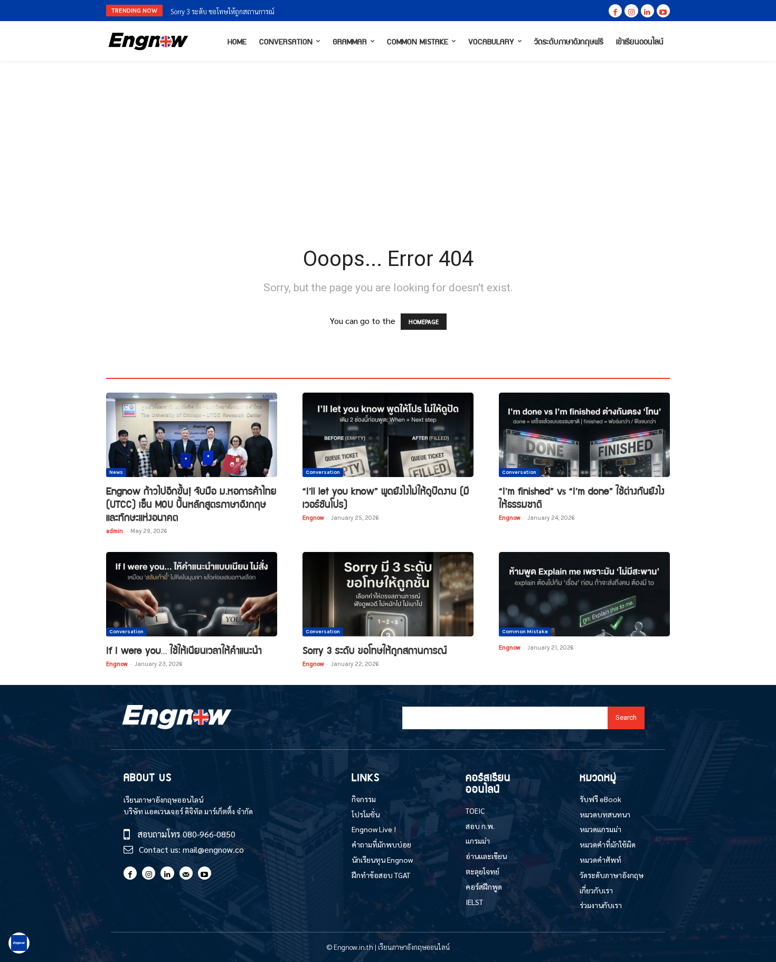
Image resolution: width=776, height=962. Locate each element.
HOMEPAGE (424, 322)
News (116, 472)
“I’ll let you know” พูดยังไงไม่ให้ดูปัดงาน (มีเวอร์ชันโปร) (385, 497)
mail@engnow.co (213, 849)
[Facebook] (615, 10)
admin (114, 531)
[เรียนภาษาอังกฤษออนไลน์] (148, 41)
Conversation (323, 472)
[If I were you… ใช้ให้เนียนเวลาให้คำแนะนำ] (191, 594)
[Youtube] (663, 10)
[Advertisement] (388, 140)
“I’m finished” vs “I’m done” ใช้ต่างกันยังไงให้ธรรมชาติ (582, 497)
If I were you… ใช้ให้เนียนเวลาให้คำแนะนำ (184, 650)
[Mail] (186, 873)
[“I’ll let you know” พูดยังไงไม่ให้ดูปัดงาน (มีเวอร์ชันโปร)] (388, 435)
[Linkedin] (647, 10)
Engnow (313, 517)
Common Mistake (525, 631)
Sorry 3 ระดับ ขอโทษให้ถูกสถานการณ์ (223, 11)
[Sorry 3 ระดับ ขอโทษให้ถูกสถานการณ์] (388, 594)
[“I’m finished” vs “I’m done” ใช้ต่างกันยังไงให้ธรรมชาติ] (584, 435)
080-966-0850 (209, 834)
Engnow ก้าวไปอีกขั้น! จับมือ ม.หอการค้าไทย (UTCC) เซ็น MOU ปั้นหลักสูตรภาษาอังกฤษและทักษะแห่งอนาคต (191, 504)
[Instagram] (631, 10)
